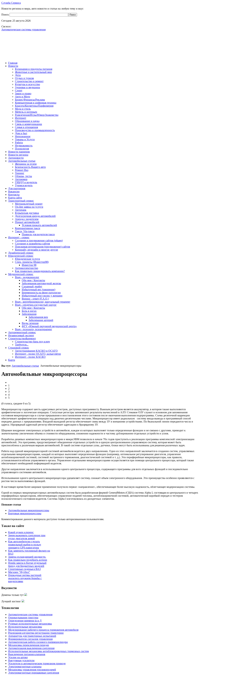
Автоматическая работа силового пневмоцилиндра (38, 642)
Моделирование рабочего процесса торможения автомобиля (43, 629)
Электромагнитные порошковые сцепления (33, 672)
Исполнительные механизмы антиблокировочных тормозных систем (48, 651)
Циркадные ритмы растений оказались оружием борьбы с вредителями (25, 578)
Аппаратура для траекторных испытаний (32, 635)
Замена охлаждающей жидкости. (27, 556)
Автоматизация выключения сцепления (31, 648)
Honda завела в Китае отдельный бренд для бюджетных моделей (27, 564)
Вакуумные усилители (21, 660)
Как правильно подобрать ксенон (27, 559)
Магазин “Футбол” (19, 572)
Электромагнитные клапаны (24, 666)
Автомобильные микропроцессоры (28, 510)
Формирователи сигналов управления (30, 639)
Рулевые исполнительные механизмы (30, 623)
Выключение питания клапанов (26, 654)
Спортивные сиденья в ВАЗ (24, 569)
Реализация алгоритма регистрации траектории (36, 632)
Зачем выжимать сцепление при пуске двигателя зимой (26, 537)
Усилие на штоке (18, 657)
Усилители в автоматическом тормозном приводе (37, 663)
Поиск (5, 14)
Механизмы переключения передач (28, 645)
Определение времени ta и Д (24, 620)
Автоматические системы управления (30, 614)
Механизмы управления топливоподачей (32, 669)
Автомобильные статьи (25, 365)
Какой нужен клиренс (21, 532)
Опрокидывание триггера (23, 617)
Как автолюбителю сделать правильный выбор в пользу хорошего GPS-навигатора (24, 544)
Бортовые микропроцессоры (24, 513)
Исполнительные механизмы (25, 626)
